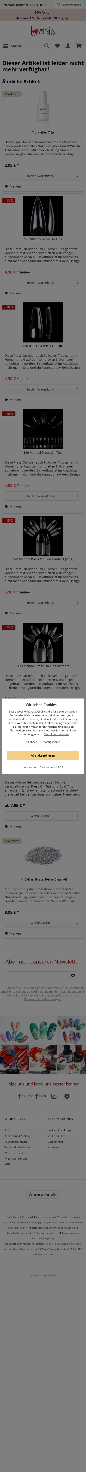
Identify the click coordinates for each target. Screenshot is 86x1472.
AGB (60, 767)
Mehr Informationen (56, 734)
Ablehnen (31, 742)
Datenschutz (47, 767)
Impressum (30, 767)
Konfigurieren (52, 742)
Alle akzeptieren (43, 755)
